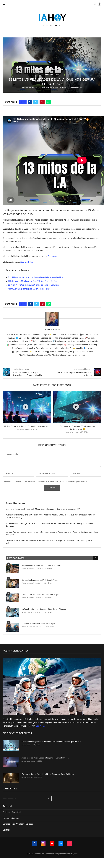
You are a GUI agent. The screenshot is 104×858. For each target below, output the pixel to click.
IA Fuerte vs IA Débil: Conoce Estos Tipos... (39, 624)
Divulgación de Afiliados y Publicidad (18, 824)
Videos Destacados (32, 69)
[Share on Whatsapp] (48, 102)
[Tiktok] (60, 25)
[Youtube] (51, 25)
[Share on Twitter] (35, 102)
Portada (17, 69)
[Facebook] (43, 25)
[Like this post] (24, 102)
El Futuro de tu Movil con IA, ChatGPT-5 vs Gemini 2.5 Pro (32, 281)
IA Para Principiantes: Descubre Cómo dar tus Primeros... (44, 609)
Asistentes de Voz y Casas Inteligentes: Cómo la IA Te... (45, 758)
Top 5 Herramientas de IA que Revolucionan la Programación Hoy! (35, 277)
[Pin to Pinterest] (42, 102)
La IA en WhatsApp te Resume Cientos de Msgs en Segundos (33, 285)
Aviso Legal (7, 806)
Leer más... (40, 726)
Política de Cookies (11, 818)
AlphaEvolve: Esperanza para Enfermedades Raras (29, 289)
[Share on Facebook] (30, 102)
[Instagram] (47, 25)
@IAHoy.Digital (26, 262)
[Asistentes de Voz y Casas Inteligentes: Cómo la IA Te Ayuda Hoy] (11, 762)
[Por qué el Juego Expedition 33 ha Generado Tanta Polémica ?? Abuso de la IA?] (11, 778)
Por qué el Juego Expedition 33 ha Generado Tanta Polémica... (49, 774)
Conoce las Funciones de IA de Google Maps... (40, 580)
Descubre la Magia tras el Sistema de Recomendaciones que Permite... (52, 741)
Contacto (7, 830)
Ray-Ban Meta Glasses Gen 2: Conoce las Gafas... (42, 565)
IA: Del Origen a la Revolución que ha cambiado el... (26, 426)
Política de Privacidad (12, 812)
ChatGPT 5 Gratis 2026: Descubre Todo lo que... (41, 595)
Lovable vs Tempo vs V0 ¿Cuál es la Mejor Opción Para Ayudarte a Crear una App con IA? (43, 509)
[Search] (94, 4)
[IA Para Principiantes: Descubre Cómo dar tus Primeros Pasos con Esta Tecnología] (12, 612)
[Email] (56, 25)
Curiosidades (53, 256)
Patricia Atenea (31, 88)
